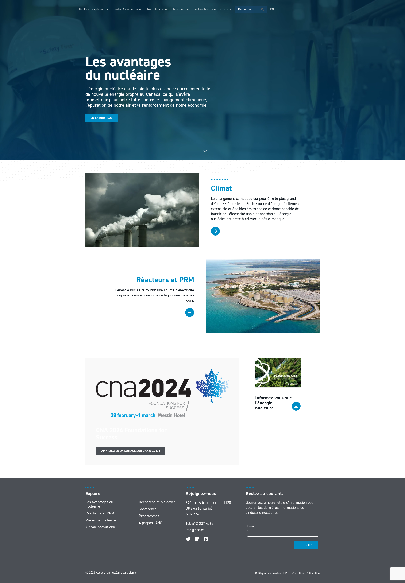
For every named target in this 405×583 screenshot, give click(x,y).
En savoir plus (101, 118)
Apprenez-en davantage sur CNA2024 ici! (130, 451)
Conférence (148, 509)
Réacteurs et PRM (99, 513)
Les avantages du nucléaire (99, 504)
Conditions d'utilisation (306, 573)
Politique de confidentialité (271, 573)
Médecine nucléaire (100, 520)
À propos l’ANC (150, 523)
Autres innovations (100, 527)
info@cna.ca (195, 529)
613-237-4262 (202, 523)
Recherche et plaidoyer (157, 502)
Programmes (149, 516)
